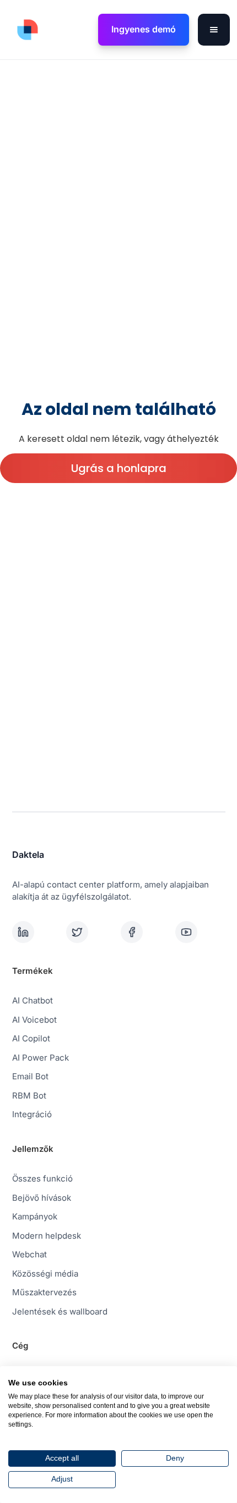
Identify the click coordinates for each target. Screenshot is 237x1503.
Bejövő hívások (41, 1198)
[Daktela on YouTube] (200, 932)
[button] (214, 30)
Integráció (32, 1114)
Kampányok (34, 1216)
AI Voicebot (34, 1019)
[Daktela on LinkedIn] (37, 932)
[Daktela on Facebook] (146, 932)
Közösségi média (45, 1273)
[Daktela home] (24, 30)
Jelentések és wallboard (59, 1311)
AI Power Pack (40, 1057)
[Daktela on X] (91, 932)
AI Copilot (31, 1038)
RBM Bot (29, 1095)
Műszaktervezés (44, 1292)
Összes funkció (42, 1178)
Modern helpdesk (46, 1235)
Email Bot (30, 1076)
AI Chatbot (32, 1000)
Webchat (29, 1254)
